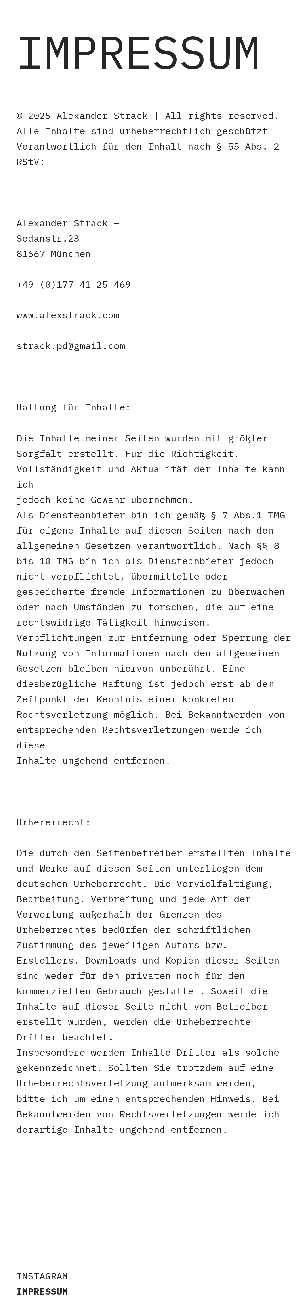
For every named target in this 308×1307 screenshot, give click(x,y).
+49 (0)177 (45, 284)
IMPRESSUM (42, 1291)
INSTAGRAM (42, 1276)
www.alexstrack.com (68, 315)
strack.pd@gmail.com (71, 345)
